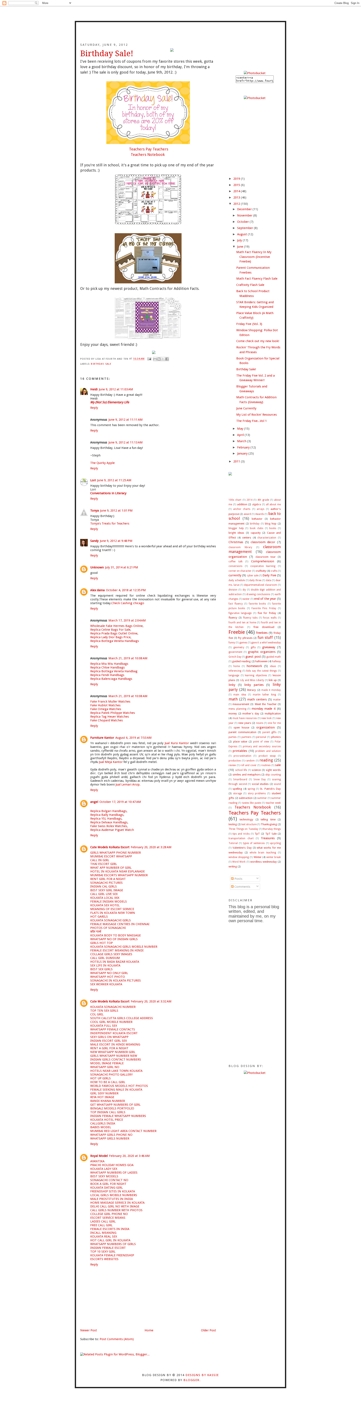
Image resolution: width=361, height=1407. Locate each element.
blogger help (236, 528)
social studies (260, 784)
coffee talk (236, 561)
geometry (238, 647)
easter (246, 598)
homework (254, 666)
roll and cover (248, 765)
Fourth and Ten (180, 35)
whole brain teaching (263, 852)
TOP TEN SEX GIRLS (104, 1010)
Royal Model (99, 1156)
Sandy (94, 541)
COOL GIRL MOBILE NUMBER (111, 1022)
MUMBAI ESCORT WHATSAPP (111, 856)
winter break (273, 857)
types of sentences (254, 843)
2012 (237, 204)
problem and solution (268, 751)
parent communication (242, 732)
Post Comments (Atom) (117, 1339)
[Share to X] (163, 359)
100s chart (235, 499)
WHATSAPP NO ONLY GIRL (109, 973)
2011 (237, 461)
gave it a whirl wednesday (266, 642)
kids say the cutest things (261, 670)
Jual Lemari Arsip (128, 784)
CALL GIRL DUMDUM (105, 958)
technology (246, 819)
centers (246, 537)
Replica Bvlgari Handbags (108, 811)
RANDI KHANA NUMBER (107, 1101)
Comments (242, 887)
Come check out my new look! (257, 341)
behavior (257, 518)
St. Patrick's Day (270, 788)
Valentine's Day (242, 847)
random (250, 760)
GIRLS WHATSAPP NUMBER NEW (113, 1056)
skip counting (273, 774)
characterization (266, 537)
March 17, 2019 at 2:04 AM (127, 620)
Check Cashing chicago (127, 603)
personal (261, 737)
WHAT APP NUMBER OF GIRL (111, 868)
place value (240, 741)
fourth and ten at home (242, 622)
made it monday (271, 690)
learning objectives (256, 675)
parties (232, 737)
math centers (257, 699)
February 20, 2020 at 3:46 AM (129, 1156)
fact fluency (236, 603)
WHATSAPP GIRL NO (104, 1067)
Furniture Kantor (102, 738)
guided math (273, 656)
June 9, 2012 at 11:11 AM (125, 419)
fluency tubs (250, 617)
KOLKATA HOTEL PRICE (106, 1120)
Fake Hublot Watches (105, 705)
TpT (257, 833)
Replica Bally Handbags (106, 815)
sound (277, 784)
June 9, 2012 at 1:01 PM (116, 510)
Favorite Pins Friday (264, 608)
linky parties (254, 685)
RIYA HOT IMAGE (102, 1097)
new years (244, 723)
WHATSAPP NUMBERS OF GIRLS (113, 1244)
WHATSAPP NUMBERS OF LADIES (113, 1172)
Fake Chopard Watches (106, 720)
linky (232, 685)
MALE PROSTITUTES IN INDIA (111, 1199)
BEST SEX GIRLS (101, 969)
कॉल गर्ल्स (95, 931)
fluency (233, 617)
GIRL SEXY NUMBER (104, 1093)
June (240, 246)
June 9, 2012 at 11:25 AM (114, 480)
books (272, 528)
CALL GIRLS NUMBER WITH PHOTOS (116, 1210)
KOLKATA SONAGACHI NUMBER (113, 1007)
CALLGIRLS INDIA (102, 1123)
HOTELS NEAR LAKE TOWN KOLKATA (116, 1071)
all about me (273, 504)
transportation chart (241, 838)
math (233, 699)
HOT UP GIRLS (100, 1078)
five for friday (267, 613)
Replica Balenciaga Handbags (111, 679)
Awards (259, 514)
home (236, 666)
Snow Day (259, 779)
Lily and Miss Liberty (252, 680)
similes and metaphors (247, 774)
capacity (256, 532)
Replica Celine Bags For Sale (110, 630)
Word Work (238, 861)
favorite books (257, 603)
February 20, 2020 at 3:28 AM (151, 847)
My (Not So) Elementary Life (109, 402)
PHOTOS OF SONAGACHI (108, 928)
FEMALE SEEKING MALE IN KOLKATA (116, 1089)
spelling (237, 788)
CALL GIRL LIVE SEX (104, 894)
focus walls (269, 617)
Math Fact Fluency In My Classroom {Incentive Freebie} (253, 256)
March (242, 441)
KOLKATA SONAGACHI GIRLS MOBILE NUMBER (123, 947)
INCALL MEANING (103, 1233)
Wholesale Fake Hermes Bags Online (116, 626)
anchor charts (241, 509)
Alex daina (97, 590)
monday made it (264, 709)
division (233, 589)
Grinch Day (235, 656)
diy (244, 589)
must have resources (245, 718)
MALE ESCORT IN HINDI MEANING (115, 1044)
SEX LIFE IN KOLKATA (105, 965)
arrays (260, 509)
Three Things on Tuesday (243, 829)
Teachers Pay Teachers (148, 149)
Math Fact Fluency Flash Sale (256, 278)
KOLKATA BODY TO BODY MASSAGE (115, 935)
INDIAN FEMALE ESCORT (108, 1248)
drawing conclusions (258, 594)
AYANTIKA (97, 1161)
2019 (237, 179)
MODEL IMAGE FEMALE (107, 1063)
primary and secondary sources (262, 746)
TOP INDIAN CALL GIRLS (107, 1112)
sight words (273, 770)
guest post (253, 656)
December (245, 209)
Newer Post (88, 1330)
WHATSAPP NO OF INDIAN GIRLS (114, 939)
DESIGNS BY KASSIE (202, 1375)
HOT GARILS (99, 916)
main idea (239, 694)
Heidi (94, 389)
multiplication (273, 713)
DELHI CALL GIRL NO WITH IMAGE (114, 1206)
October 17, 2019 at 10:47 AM (120, 802)
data (268, 580)
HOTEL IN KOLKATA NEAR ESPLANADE (117, 871)
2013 (237, 197)
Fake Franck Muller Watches (110, 701)
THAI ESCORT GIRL (103, 864)
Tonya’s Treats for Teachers (109, 523)
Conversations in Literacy (108, 493)
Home (149, 1330)
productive (235, 760)
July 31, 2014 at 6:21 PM (121, 567)
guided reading (241, 661)
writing (233, 866)
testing (233, 824)
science (256, 770)
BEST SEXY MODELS (104, 1176)
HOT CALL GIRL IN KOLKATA (110, 1240)
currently (235, 575)
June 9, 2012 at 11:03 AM (116, 389)
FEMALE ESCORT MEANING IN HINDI (117, 950)
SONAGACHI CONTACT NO (109, 1180)
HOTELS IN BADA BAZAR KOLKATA (114, 962)
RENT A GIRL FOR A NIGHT (109, 1048)
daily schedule (237, 580)
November (245, 215)
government (235, 652)
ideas (273, 666)
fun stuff (265, 637)
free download (263, 627)
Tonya (94, 510)
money (233, 713)
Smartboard (240, 779)
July (240, 240)
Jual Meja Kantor (111, 762)
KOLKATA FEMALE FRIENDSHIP (112, 1255)
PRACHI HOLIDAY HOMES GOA (111, 1165)
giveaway (268, 647)
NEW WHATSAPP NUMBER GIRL (112, 1052)
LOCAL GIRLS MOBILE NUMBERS (113, 1195)
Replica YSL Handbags (106, 818)
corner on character (240, 570)
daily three (255, 580)
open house (241, 727)
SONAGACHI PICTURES (106, 883)
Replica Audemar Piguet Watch (112, 830)
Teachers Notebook (253, 807)
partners (246, 737)
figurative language (240, 613)
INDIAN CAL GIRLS (103, 886)
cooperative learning (263, 566)
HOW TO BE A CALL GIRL (107, 1082)
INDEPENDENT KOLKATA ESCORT (114, 1033)
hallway (276, 661)
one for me (274, 723)
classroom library (240, 547)
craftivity (261, 570)
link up (273, 680)
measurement (241, 704)
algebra (256, 504)
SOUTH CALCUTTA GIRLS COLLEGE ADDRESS (121, 1018)
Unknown (97, 567)
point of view (261, 741)
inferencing (235, 670)
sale (108, 363)
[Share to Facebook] (167, 359)
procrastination (242, 755)
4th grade (263, 499)
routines (266, 765)
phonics (276, 737)
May (240, 428)
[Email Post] (149, 358)
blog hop (271, 523)
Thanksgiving (269, 824)
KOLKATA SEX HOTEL (105, 905)
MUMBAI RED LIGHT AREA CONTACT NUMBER (123, 1131)
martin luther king (264, 694)
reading (266, 760)
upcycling (275, 843)
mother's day (250, 713)
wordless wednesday (263, 861)
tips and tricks (241, 833)
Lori (93, 480)
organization (265, 727)
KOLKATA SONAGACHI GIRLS (110, 920)
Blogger (191, 1380)
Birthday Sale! (246, 369)
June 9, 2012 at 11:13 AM (125, 442)
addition (242, 504)
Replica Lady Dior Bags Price (110, 637)
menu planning (237, 708)
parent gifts (269, 732)
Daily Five (269, 575)
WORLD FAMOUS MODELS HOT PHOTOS (119, 1086)
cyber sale (252, 575)
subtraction (246, 798)
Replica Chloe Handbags (107, 667)
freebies (262, 633)
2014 (237, 191)
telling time (268, 819)
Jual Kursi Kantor (177, 743)
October (243, 222)
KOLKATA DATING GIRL (106, 1187)
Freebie (237, 632)
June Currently (246, 408)
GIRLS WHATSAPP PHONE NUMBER (115, 852)
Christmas (236, 542)
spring (251, 788)
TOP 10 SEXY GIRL (103, 1251)
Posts (238, 879)
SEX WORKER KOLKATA (106, 984)
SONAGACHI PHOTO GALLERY (111, 1074)
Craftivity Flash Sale (250, 285)
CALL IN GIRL (99, 860)
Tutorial (233, 843)
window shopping (239, 857)
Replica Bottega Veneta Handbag (113, 671)
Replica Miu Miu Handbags (109, 664)
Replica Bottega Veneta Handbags (114, 641)
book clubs (256, 528)
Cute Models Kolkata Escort (110, 847)
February (243, 447)
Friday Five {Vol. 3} (249, 324)
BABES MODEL (100, 1127)
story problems (257, 793)
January (242, 453)
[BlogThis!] (159, 359)
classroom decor (263, 542)
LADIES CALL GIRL (103, 1221)
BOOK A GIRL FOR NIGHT (108, 1184)
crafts (274, 570)
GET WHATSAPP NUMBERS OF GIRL (115, 1105)
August (242, 234)
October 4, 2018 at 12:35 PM (126, 590)
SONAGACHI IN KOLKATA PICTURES (115, 980)
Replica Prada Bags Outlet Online (113, 633)
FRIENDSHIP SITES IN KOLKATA (112, 1191)
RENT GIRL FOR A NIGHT (108, 879)
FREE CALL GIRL (101, 1225)
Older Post (208, 1330)
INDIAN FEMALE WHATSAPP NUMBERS (118, 1116)
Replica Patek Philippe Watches (112, 713)
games (243, 642)
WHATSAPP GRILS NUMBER (109, 1138)
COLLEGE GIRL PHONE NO (109, 1214)
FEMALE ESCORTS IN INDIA (109, 1229)
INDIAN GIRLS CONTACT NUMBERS (115, 1059)
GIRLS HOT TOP (101, 943)
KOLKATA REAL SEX (103, 1236)
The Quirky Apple (102, 463)
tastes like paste (251, 802)
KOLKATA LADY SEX (103, 1169)
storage (237, 793)
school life (241, 770)
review (232, 765)
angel (94, 802)
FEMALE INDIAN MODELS (108, 901)
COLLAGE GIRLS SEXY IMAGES (111, 954)
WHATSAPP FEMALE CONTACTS (112, 1029)
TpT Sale (271, 833)
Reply (94, 408)
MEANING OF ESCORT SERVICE (112, 909)
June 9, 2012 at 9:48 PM (116, 541)
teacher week (273, 802)
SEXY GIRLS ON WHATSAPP (109, 1037)
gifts (253, 647)
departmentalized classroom (260, 584)
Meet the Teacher (266, 704)
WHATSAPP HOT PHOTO (107, 977)
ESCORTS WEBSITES (104, 1259)
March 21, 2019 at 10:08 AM (127, 658)
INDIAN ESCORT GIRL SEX (108, 1041)
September (245, 228)
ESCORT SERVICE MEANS (107, 1218)
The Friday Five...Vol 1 (251, 421)
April (241, 435)
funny (232, 642)
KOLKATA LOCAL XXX (104, 898)
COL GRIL (97, 1014)
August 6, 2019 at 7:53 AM (133, 738)
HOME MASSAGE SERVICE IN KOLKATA (117, 1203)
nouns (259, 723)
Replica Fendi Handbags (107, 675)
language (234, 675)
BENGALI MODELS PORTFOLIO (112, 1108)
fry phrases (245, 637)
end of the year (265, 599)
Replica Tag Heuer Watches (109, 716)
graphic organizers (262, 652)
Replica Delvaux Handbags (108, 822)
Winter (258, 857)
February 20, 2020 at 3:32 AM (151, 1001)
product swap (267, 755)
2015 (237, 185)
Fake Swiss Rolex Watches (108, 826)
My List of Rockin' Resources (256, 414)
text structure (249, 824)
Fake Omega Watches (105, 709)
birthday (97, 363)
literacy (251, 689)
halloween (261, 661)
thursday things (272, 829)
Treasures (268, 838)
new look (266, 718)
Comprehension (262, 561)
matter (277, 699)
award (247, 514)
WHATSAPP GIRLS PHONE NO (111, 1135)
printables (240, 751)
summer (262, 798)
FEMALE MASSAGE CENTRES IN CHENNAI (119, 924)
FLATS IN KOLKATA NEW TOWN (112, 913)
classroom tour (265, 556)
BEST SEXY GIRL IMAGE (106, 890)
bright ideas (236, 532)
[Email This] (155, 359)
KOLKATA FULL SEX (103, 1026)
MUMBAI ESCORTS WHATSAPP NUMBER (119, 875)
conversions (235, 566)
